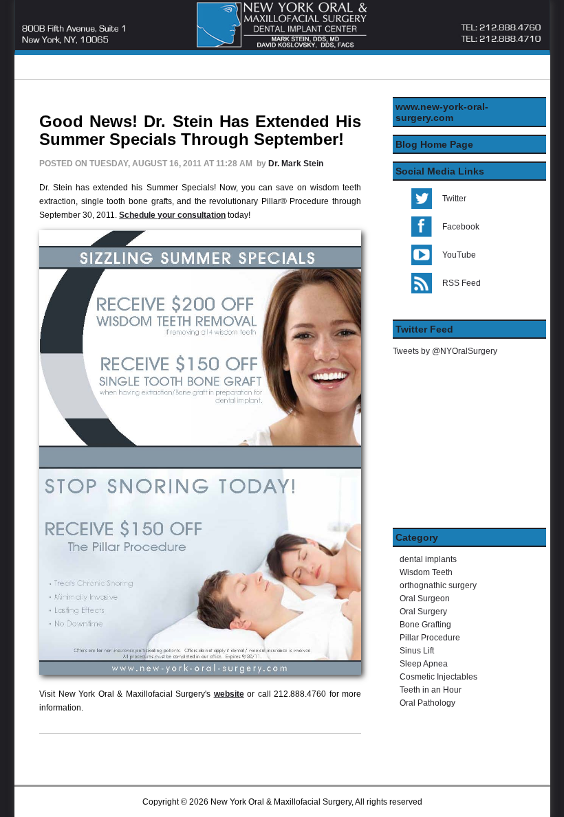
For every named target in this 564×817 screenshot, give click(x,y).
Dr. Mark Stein (295, 163)
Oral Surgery (423, 611)
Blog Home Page (434, 144)
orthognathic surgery (438, 585)
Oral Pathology (427, 703)
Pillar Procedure (430, 637)
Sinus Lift (417, 651)
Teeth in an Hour (431, 690)
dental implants (428, 559)
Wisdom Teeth (426, 572)
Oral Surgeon (425, 598)
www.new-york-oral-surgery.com (441, 112)
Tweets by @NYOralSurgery (445, 351)
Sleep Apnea (424, 664)
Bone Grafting (425, 624)
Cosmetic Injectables (438, 677)
